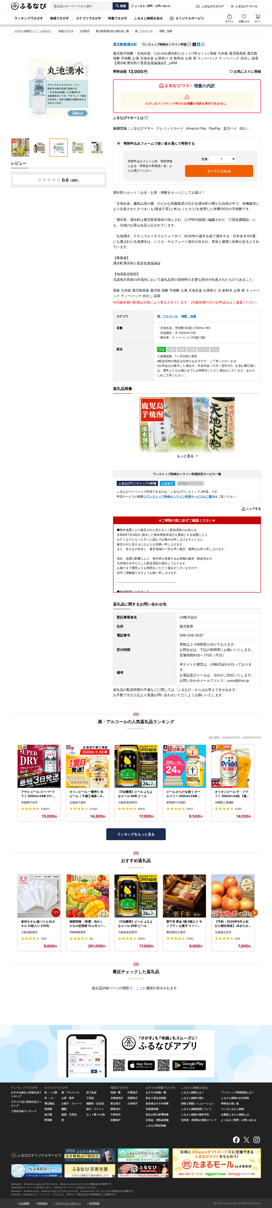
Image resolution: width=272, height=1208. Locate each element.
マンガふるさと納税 (232, 1109)
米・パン (49, 1097)
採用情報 (94, 1203)
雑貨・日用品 (69, 1114)
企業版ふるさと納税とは (235, 1114)
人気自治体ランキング (24, 1111)
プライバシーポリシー (68, 1203)
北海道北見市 (223, 932)
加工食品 (91, 1092)
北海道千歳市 (77, 802)
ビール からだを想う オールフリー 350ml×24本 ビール (183, 794)
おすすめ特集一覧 (156, 1092)
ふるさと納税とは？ (192, 1092)
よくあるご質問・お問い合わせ (152, 6)
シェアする (253, 508)
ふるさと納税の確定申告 (195, 1114)
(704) (189, 938)
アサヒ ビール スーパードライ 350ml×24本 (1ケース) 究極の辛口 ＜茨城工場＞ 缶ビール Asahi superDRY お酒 (39, 794)
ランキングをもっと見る (136, 834)
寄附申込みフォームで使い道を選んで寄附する (159, 143)
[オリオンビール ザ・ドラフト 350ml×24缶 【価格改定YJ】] (232, 766)
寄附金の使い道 (230, 1103)
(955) (141, 808)
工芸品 (90, 1097)
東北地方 (115, 1103)
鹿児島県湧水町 (125, 44)
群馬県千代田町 (176, 802)
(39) (44, 938)
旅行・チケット (95, 1109)
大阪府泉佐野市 (127, 802)
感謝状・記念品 (95, 1103)
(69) (237, 938)
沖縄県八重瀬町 (224, 802)
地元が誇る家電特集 (157, 1114)
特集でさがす (117, 18)
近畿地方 (115, 1120)
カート (258, 21)
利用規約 (42, 1203)
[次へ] (254, 912)
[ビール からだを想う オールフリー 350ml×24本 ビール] (184, 766)
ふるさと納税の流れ (192, 1097)
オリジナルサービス (190, 18)
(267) (189, 808)
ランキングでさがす (28, 18)
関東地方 (115, 1109)
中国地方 (133, 1092)
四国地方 (133, 1097)
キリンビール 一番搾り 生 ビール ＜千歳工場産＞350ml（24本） (86, 794)
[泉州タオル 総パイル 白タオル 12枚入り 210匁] (39, 896)
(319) (238, 808)
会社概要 (24, 1203)
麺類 (64, 1109)
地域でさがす (59, 18)
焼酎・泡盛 (165, 30)
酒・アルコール (144, 30)
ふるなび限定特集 (156, 1125)
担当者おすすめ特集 (157, 1103)
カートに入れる (219, 171)
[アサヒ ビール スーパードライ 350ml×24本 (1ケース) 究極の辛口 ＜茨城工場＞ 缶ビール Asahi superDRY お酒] (39, 766)
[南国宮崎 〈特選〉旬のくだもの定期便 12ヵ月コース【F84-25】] (87, 896)
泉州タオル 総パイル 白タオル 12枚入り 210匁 (38, 923)
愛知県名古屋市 (176, 932)
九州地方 (85, 30)
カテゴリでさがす (88, 18)
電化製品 (49, 1103)
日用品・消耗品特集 (157, 1120)
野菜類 (48, 1120)
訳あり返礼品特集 (156, 1097)
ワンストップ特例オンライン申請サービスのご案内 (180, 496)
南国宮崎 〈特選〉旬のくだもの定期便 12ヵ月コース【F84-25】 (86, 924)
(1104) (93, 808)
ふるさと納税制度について (196, 1109)
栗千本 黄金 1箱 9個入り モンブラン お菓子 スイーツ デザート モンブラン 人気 (184, 924)
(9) (91, 938)
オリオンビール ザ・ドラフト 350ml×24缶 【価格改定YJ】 (232, 794)
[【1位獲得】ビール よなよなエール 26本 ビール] (136, 766)
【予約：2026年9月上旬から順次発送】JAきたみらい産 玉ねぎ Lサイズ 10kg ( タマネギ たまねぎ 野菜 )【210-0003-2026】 (233, 924)
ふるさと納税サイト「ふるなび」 (33, 30)
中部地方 (115, 1114)
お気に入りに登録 (247, 71)
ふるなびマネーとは (128, 118)
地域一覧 (115, 1092)
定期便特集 (152, 1109)
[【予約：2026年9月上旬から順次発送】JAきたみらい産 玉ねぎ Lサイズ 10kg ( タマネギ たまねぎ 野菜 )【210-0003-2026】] (232, 896)
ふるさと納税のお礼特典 (235, 1097)
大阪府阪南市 (29, 932)
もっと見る (185, 456)
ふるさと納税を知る (148, 18)
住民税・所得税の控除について (199, 1120)
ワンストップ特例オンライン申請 (164, 44)
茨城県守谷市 (29, 802)
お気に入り (244, 21)
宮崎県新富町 (77, 932)
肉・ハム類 (50, 1092)
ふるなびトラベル (246, 6)
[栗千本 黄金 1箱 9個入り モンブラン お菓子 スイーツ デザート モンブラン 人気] (184, 896)
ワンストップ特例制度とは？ (237, 1092)
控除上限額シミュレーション (197, 1103)
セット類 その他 (95, 1114)
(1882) (45, 808)
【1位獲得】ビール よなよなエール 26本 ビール (135, 794)
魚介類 (48, 1114)
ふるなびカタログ (213, 6)
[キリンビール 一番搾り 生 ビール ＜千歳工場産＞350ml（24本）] (87, 766)
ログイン (229, 21)
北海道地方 (116, 1097)
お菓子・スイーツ (71, 1103)
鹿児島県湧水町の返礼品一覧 (112, 30)
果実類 (48, 1109)
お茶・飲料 (67, 1097)
